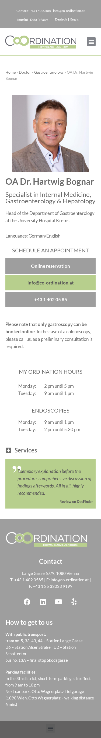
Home (10, 72)
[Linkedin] (43, 601)
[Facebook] (27, 601)
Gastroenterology (49, 72)
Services (26, 450)
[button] (91, 41)
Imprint (22, 20)
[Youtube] (58, 601)
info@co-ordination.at (70, 579)
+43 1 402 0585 (28, 579)
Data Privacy (39, 20)
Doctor (25, 72)
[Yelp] (74, 601)
